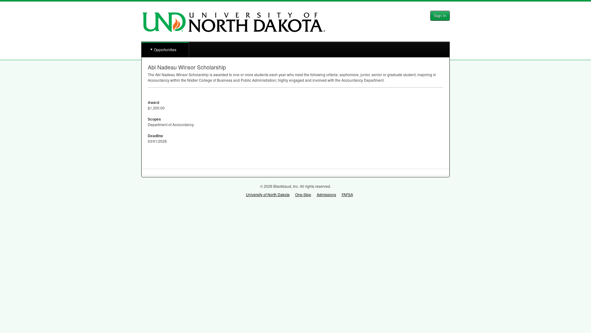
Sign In (440, 15)
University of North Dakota (268, 194)
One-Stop (303, 194)
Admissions (326, 194)
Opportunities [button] (165, 49)
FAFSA (347, 194)
